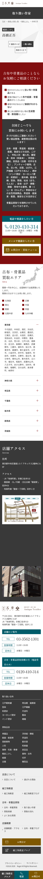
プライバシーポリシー (13, 863)
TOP (3, 21)
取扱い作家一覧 (13, 21)
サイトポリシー (32, 863)
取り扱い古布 (8, 696)
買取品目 (6, 727)
